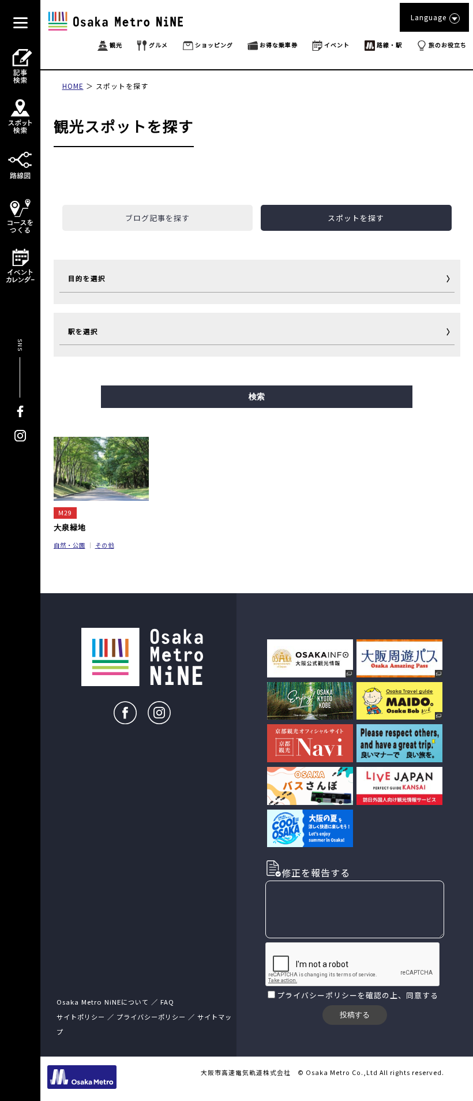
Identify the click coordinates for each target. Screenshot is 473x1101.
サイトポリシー (81, 1016)
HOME (73, 86)
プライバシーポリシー (317, 995)
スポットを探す (122, 86)
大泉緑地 (70, 527)
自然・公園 (69, 545)
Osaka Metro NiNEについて (103, 1001)
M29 (65, 512)
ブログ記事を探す (157, 217)
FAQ (167, 1001)
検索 (257, 396)
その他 (104, 545)
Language (428, 17)
